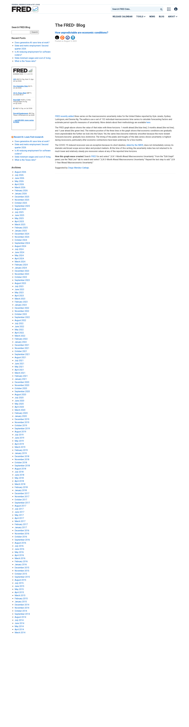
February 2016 (21, 561)
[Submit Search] (161, 9)
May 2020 (19, 404)
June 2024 (19, 252)
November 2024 (22, 237)
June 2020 (19, 400)
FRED (93, 156)
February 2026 (21, 190)
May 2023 (19, 292)
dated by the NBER (134, 145)
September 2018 (22, 465)
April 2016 (19, 555)
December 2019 (22, 419)
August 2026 (20, 172)
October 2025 (21, 203)
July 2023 (19, 286)
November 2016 (22, 533)
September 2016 (22, 540)
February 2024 (21, 264)
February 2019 (21, 450)
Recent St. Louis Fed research (28, 137)
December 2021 (22, 345)
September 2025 (22, 206)
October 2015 (21, 574)
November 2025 (22, 200)
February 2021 (21, 376)
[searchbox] (135, 9)
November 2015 (22, 570)
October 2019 (21, 425)
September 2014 (22, 614)
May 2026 (19, 181)
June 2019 (19, 438)
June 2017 (19, 512)
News (152, 16)
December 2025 (22, 196)
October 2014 (21, 611)
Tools (140, 16)
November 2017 (22, 496)
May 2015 (19, 589)
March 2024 (20, 261)
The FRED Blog (70, 25)
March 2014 (20, 632)
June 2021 (19, 363)
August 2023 (20, 283)
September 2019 (22, 428)
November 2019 (22, 422)
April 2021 (19, 370)
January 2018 (21, 490)
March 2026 (20, 187)
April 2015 (19, 592)
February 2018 (21, 487)
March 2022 (20, 336)
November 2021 (22, 348)
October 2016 (21, 536)
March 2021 (20, 373)
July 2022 (19, 323)
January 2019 (21, 453)
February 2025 (21, 227)
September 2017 (22, 502)
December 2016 (22, 530)
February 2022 (21, 339)
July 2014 (19, 620)
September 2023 (22, 280)
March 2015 (20, 595)
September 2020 (22, 391)
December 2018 (22, 456)
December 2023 (22, 271)
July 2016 (19, 546)
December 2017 (22, 493)
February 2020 (21, 413)
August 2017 (20, 506)
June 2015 (19, 586)
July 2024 (19, 249)
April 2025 (19, 221)
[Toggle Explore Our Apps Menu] (168, 9)
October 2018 (21, 462)
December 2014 (22, 604)
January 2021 (21, 379)
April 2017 (19, 518)
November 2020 (22, 385)
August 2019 (20, 431)
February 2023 (21, 302)
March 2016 (20, 558)
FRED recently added (64, 116)
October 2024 (21, 240)
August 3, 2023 (70, 41)
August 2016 (20, 543)
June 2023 (19, 289)
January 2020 (21, 416)
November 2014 (22, 608)
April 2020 (19, 407)
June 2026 (19, 178)
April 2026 (19, 184)
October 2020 (21, 388)
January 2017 (21, 527)
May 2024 (19, 255)
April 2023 (19, 295)
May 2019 (19, 441)
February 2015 (21, 598)
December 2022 (22, 308)
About (172, 16)
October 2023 (21, 277)
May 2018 (19, 478)
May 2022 (19, 329)
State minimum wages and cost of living (33, 58)
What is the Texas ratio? (25, 61)
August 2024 (20, 246)
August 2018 (20, 468)
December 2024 (22, 234)
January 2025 (21, 230)
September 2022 (22, 317)
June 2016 (19, 549)
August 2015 (20, 580)
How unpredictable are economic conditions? (81, 32)
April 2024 (19, 258)
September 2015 (22, 577)
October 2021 (21, 351)
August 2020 (20, 394)
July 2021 (19, 360)
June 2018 (19, 475)
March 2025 (20, 224)
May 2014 (19, 626)
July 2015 (19, 583)
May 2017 (19, 515)
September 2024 (22, 243)
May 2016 (19, 552)
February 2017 (21, 524)
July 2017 (19, 509)
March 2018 (20, 484)
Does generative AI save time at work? (32, 42)
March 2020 (20, 410)
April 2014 (19, 629)
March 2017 (20, 521)
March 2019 (20, 447)
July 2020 (19, 397)
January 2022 (21, 342)
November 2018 (22, 459)
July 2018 (19, 472)
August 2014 (20, 617)
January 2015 (21, 601)
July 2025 (19, 212)
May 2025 (19, 218)
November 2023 (22, 274)
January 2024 (21, 268)
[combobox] (135, 9)
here (148, 122)
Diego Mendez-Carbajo (78, 168)
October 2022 (21, 314)
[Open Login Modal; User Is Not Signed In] (175, 9)
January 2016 (21, 564)
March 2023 (20, 298)
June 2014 (19, 623)
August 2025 (20, 209)
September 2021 (22, 354)
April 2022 (19, 332)
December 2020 (22, 382)
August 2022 (20, 320)
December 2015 (22, 567)
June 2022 (19, 326)
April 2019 (19, 444)
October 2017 (21, 499)
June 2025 (19, 215)
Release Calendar (122, 16)
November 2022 (22, 311)
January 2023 (21, 305)
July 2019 (19, 434)
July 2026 (19, 175)
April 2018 (19, 481)
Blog (161, 16)
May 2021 (19, 366)
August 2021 (20, 357)
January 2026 (21, 193)
